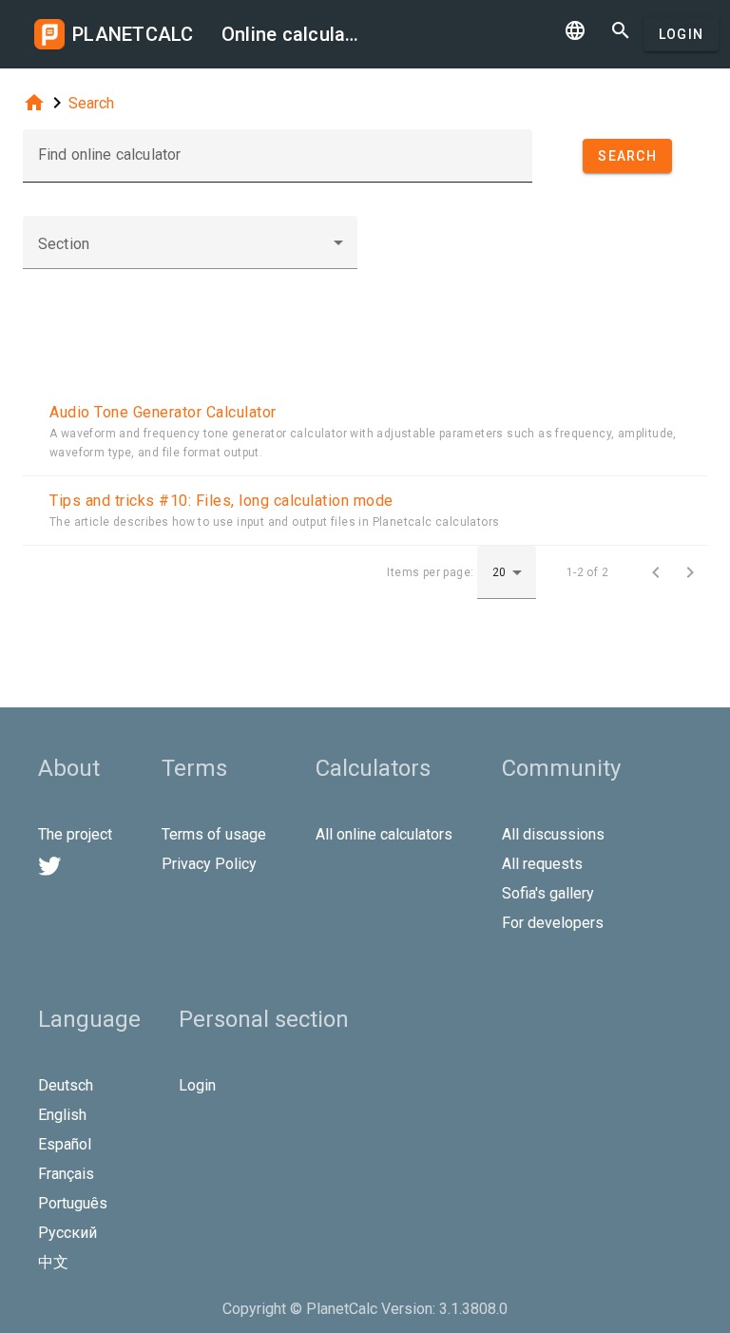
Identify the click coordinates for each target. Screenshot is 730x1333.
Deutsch (65, 1085)
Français (66, 1174)
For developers (553, 923)
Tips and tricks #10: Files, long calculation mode (221, 501)
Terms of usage (214, 834)
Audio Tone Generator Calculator (163, 412)
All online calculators (384, 834)
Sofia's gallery (548, 893)
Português (72, 1203)
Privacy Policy (209, 864)
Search (91, 103)
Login (681, 34)
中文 (53, 1262)
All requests (542, 864)
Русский (67, 1233)
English (62, 1115)
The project (75, 834)
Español (64, 1144)
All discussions (553, 834)
